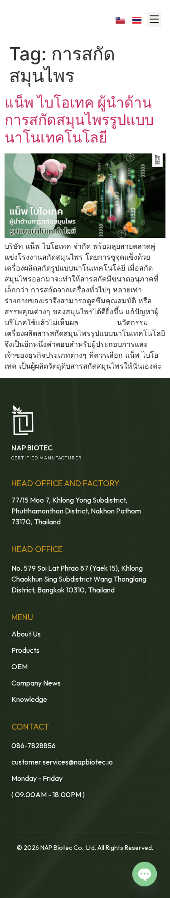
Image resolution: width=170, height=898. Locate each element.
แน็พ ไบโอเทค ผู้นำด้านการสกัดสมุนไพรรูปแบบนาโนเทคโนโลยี (79, 120)
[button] (154, 19)
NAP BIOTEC (32, 447)
